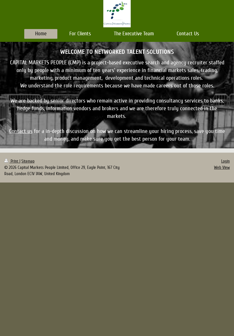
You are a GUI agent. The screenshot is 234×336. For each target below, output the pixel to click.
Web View (222, 167)
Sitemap (28, 161)
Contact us (21, 131)
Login (225, 161)
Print (14, 161)
